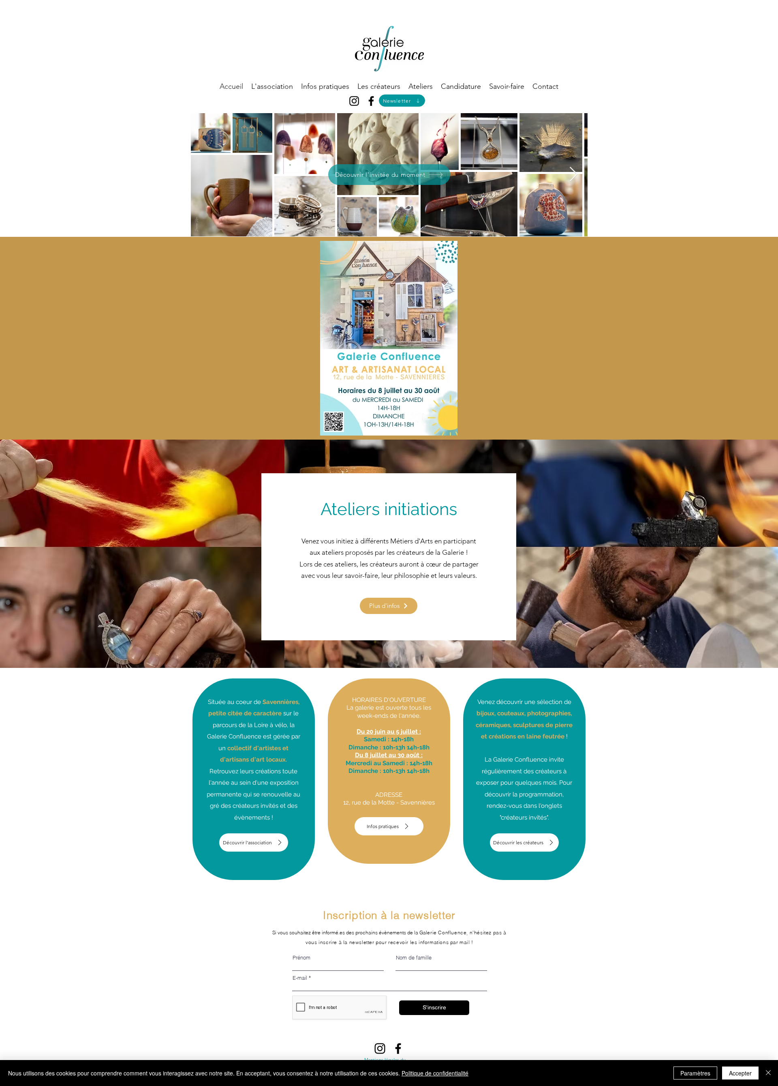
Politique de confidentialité (435, 1073)
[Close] (768, 1073)
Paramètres (695, 1073)
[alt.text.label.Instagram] (354, 100)
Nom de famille (414, 957)
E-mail (300, 978)
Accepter (740, 1073)
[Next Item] (573, 174)
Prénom (301, 957)
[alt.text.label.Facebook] (371, 100)
